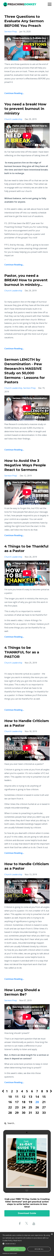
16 (10, 1102)
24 (23, 1107)
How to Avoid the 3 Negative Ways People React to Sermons (25, 465)
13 (30, 1097)
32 (37, 1113)
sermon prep (10, 31)
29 (17, 1113)
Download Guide (27, 1213)
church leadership (13, 119)
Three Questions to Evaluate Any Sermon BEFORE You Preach (24, 21)
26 (37, 1107)
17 (17, 1102)
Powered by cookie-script (10, 1253)
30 (23, 1113)
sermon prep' (10, 475)
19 (30, 1102)
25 (30, 1107)
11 (17, 1097)
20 (37, 1102)
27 (44, 1107)
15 (44, 1097)
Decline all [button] (39, 1249)
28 (10, 1113)
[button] (27, 1243)
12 (23, 1097)
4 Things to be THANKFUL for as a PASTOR (21, 652)
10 (10, 1097)
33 (44, 1113)
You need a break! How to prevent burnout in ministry (25, 108)
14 (37, 1097)
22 (10, 1107)
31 (30, 1113)
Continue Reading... (14, 93)
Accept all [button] (14, 1249)
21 (44, 1102)
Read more (17, 1240)
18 (23, 1102)
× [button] (52, 1234)
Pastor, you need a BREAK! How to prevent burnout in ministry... (26, 280)
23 (17, 1107)
